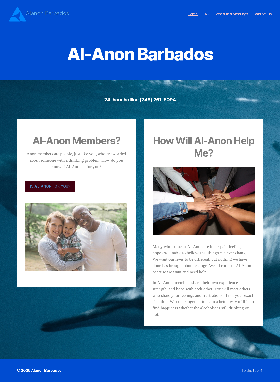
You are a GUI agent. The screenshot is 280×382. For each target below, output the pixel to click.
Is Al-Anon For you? (50, 186)
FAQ (206, 14)
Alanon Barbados (46, 370)
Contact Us (262, 14)
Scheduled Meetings (231, 14)
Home (193, 14)
